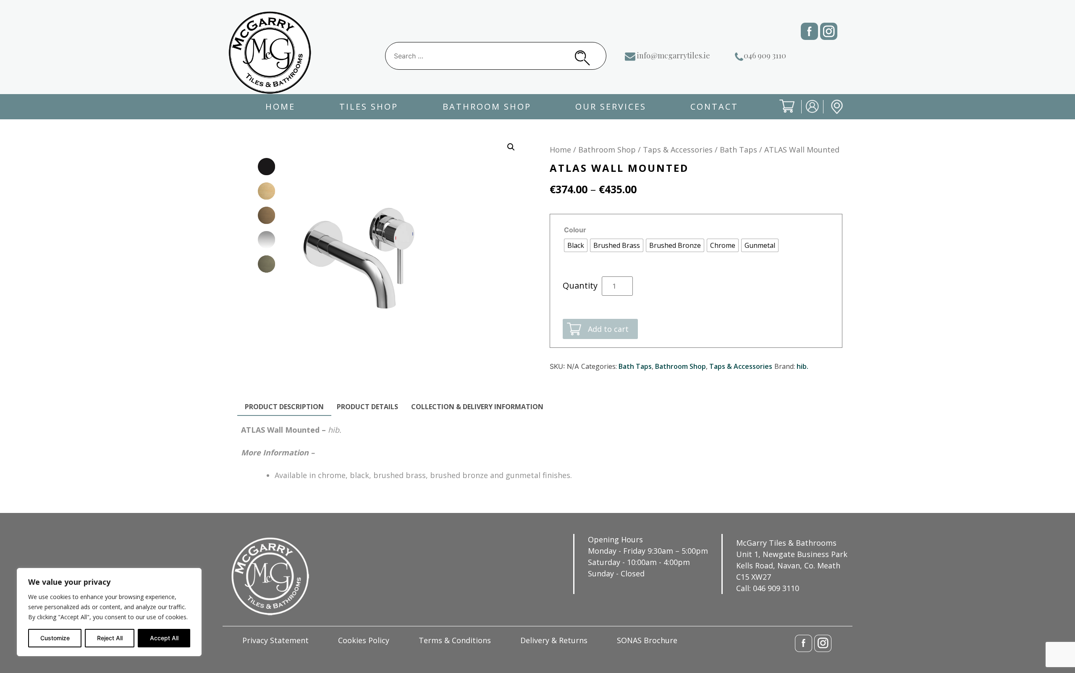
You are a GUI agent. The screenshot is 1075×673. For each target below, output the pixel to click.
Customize (55, 637)
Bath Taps (738, 150)
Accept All (164, 637)
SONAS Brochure (647, 640)
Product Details (367, 406)
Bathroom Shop (487, 106)
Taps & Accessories (678, 150)
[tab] (284, 407)
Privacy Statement (275, 640)
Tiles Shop (368, 106)
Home (280, 106)
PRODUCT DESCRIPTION (284, 406)
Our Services (610, 106)
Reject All (110, 637)
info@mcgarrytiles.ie (673, 55)
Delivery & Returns (553, 640)
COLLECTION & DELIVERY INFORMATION (477, 406)
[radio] (575, 245)
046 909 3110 (765, 55)
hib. (802, 366)
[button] (511, 147)
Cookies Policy (363, 640)
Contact (714, 106)
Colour (575, 230)
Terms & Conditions (455, 640)
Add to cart (608, 329)
